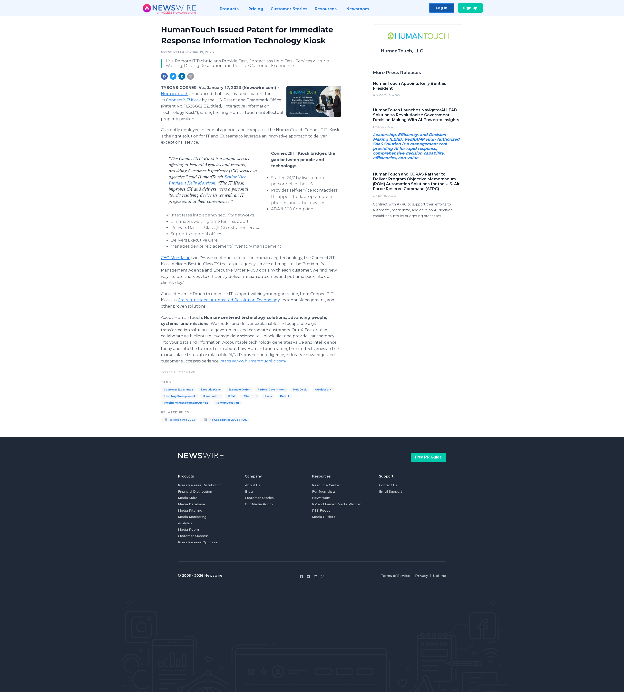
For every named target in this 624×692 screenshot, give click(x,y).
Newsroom (321, 498)
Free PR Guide (428, 457)
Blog (249, 491)
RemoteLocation (227, 402)
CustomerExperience (178, 389)
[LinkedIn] (315, 576)
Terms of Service (395, 576)
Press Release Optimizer (198, 542)
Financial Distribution (195, 491)
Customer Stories (259, 498)
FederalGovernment (271, 389)
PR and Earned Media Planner (336, 504)
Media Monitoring (192, 517)
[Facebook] (301, 576)
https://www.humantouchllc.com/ (253, 361)
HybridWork (322, 389)
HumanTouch (174, 93)
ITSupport (250, 396)
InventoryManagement (179, 396)
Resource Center (326, 485)
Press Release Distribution (200, 485)
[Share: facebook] (164, 76)
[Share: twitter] (173, 76)
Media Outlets (323, 517)
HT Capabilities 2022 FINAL (228, 419)
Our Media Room (259, 504)
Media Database (191, 504)
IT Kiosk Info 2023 (182, 419)
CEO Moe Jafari (175, 257)
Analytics (185, 523)
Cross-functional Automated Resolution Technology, (229, 300)
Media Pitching (190, 510)
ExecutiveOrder (239, 389)
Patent (284, 396)
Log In (441, 8)
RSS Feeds (321, 510)
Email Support (390, 491)
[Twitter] (308, 576)
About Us (252, 485)
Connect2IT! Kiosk (183, 100)
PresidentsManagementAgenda (186, 402)
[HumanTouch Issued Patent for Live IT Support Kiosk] (313, 101)
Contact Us (388, 485)
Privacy (421, 576)
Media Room (188, 529)
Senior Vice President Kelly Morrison (207, 180)
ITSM (231, 396)
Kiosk (268, 396)
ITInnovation (211, 396)
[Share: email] (190, 76)
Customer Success (193, 536)
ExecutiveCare (211, 389)
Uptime (439, 576)
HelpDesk (300, 389)
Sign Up (470, 8)
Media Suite (187, 498)
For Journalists (324, 491)
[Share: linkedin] (182, 76)
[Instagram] (322, 576)
